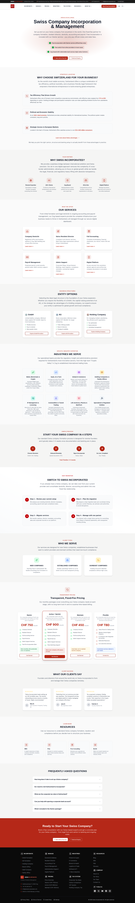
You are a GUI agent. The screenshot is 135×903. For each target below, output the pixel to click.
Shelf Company (26, 869)
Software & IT (73, 869)
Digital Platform (49, 872)
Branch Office (26, 866)
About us (87, 6)
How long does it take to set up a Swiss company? (51, 779)
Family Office (26, 872)
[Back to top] (130, 900)
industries (56, 6)
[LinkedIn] (94, 891)
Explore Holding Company (98, 331)
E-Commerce (73, 860)
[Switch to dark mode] (119, 6)
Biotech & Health (74, 863)
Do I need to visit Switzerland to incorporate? (49, 787)
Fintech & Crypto (74, 858)
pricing (47, 6)
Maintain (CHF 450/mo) (52, 887)
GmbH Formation (27, 858)
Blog (94, 858)
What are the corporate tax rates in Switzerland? (50, 794)
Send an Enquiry (76, 58)
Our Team (96, 879)
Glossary (95, 866)
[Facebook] (106, 891)
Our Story (96, 876)
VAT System (72, 885)
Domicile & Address (50, 858)
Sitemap (57, 899)
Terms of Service (37, 899)
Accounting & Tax (50, 863)
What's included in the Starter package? (48, 809)
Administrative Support (52, 869)
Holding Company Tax (75, 887)
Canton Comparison (75, 882)
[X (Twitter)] (98, 891)
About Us (96, 874)
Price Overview (49, 880)
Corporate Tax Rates (75, 880)
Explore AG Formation (67, 333)
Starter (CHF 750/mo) (51, 882)
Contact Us (106, 655)
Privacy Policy (25, 899)
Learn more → (29, 246)
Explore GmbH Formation (36, 333)
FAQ (94, 863)
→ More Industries (74, 872)
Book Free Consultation (109, 6)
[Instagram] (109, 891)
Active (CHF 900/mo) (51, 885)
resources (77, 6)
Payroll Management (51, 866)
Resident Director (50, 860)
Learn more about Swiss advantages (66, 138)
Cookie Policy (48, 899)
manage (38, 6)
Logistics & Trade (74, 866)
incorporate (28, 6)
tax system (66, 6)
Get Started (29, 655)
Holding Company (27, 864)
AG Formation (26, 861)
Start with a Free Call (61, 58)
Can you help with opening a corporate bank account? (52, 801)
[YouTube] (102, 891)
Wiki (94, 860)
